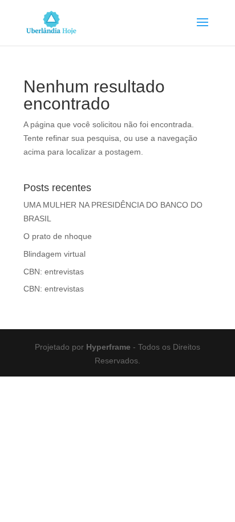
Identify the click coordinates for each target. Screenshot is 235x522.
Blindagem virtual (54, 253)
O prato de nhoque (57, 236)
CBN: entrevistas (53, 271)
